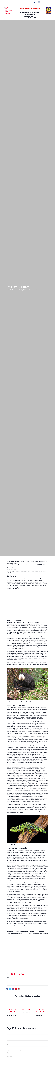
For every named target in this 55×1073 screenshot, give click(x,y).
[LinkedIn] (13, 989)
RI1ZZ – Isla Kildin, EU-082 (40, 1011)
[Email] (19, 989)
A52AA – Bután (26, 1010)
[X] (10, 989)
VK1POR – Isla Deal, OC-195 (11, 1011)
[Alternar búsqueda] (30, 2)
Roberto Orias (18, 974)
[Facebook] (7, 989)
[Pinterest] (16, 989)
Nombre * (9, 1033)
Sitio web (9, 1045)
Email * (8, 1039)
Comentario (10, 1056)
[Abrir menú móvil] (39, 2)
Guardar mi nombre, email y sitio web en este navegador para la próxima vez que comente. (27, 1052)
